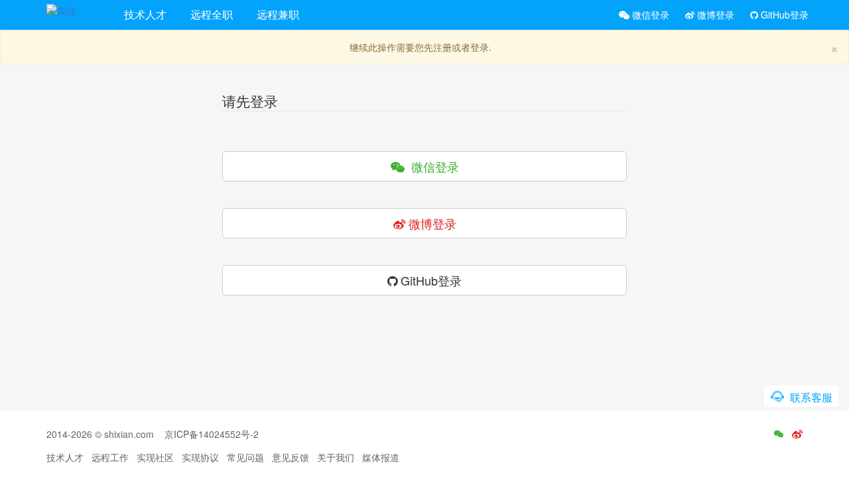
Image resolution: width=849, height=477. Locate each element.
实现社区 (155, 457)
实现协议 (200, 457)
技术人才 (145, 14)
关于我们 (335, 457)
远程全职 (211, 14)
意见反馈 (290, 457)
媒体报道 (380, 457)
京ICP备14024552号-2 (211, 434)
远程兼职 (278, 14)
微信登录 (649, 14)
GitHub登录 (783, 14)
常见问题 (245, 457)
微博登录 (714, 14)
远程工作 (110, 457)
